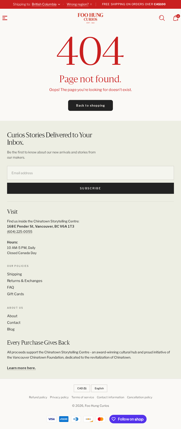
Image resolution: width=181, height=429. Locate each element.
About (12, 316)
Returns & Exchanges (24, 281)
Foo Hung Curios (97, 405)
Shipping (14, 274)
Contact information (110, 397)
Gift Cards (15, 294)
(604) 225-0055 (19, 232)
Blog (11, 329)
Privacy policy (59, 397)
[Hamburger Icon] (4, 18)
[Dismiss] (91, 4)
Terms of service (82, 397)
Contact (14, 323)
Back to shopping (90, 105)
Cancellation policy (139, 397)
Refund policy (38, 397)
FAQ (10, 287)
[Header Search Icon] (162, 18)
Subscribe (90, 188)
